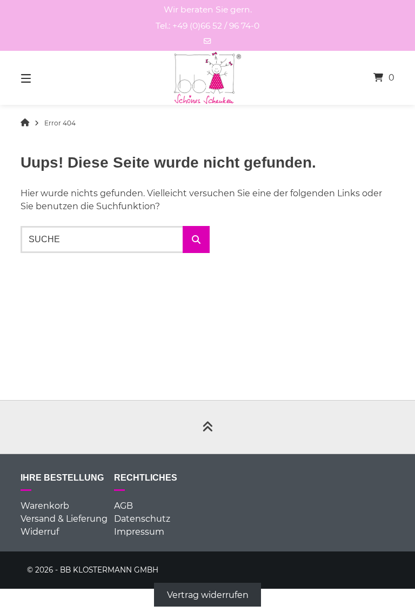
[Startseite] (207, 78)
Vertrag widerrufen (208, 595)
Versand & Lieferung (64, 519)
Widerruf (40, 532)
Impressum (139, 532)
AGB (123, 506)
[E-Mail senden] (207, 41)
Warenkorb (45, 506)
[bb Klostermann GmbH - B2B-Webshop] (25, 123)
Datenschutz (142, 519)
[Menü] (45, 78)
